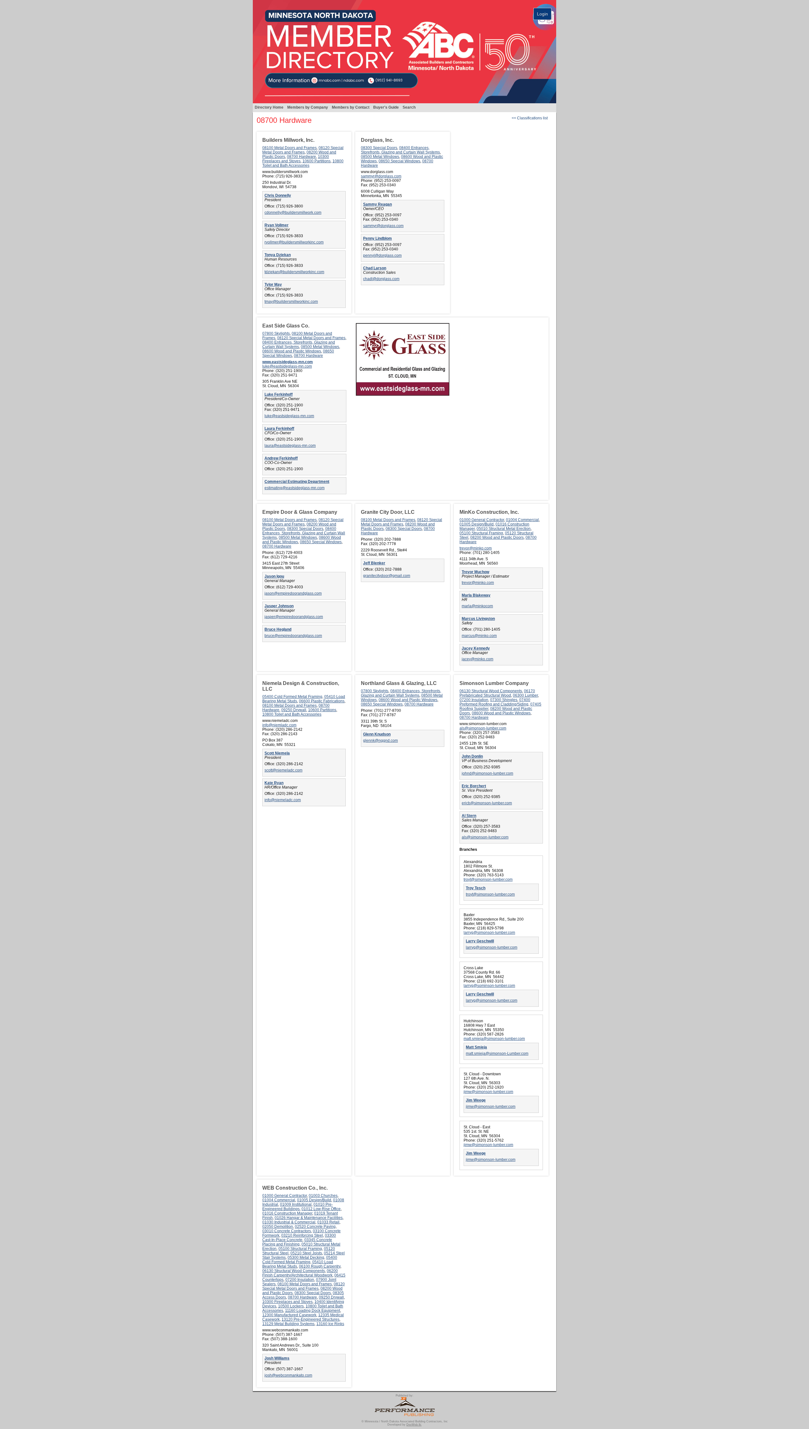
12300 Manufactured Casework (289, 1315)
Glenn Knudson (377, 734)
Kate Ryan (274, 783)
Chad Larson (374, 268)
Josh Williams (277, 1358)
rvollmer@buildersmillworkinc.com (294, 242)
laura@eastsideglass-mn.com (290, 445)
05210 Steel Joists (306, 1253)
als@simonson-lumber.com (482, 728)
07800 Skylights (276, 333)
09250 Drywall (293, 710)
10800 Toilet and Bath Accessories (303, 163)
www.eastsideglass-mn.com (287, 362)
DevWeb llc (414, 1424)
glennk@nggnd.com (380, 740)
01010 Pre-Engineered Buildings (297, 1206)
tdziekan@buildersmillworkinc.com (294, 272)
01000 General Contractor (481, 520)
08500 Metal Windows (380, 156)
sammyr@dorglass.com (381, 176)
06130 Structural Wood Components (490, 691)
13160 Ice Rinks (330, 1324)
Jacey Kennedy (476, 648)
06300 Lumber (525, 695)
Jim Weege (476, 1100)
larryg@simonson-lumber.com (489, 932)
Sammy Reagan (377, 204)
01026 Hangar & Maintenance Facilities (309, 1218)
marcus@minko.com (479, 635)
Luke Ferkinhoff (279, 394)
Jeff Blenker (374, 563)
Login (542, 13)
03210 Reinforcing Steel (302, 1235)
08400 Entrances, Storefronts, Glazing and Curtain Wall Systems (400, 150)
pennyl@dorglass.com (382, 255)
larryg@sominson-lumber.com (489, 985)
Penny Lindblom (377, 238)
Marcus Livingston (478, 618)
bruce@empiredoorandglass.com (293, 635)
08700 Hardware (301, 156)
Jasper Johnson (279, 606)
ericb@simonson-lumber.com (487, 803)
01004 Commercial (522, 520)
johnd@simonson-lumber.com (487, 773)
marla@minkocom (477, 606)
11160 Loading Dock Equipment (312, 1310)
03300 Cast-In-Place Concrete (299, 1237)
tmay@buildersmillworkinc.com (291, 301)
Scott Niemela (277, 753)
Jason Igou (274, 576)
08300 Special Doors (379, 148)
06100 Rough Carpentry (319, 1266)
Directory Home (269, 107)
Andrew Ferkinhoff (281, 458)
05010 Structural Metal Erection (504, 528)
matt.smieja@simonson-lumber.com (494, 1038)
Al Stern (469, 816)
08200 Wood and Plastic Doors (497, 537)
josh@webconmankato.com (288, 1375)
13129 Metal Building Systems (288, 1324)
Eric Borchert (474, 786)
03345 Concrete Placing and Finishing (297, 1242)
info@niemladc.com (279, 725)
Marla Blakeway (476, 595)
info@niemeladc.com (283, 800)
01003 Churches (323, 1195)
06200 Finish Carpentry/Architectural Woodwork (300, 1273)
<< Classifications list (530, 118)
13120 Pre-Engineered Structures (310, 1319)
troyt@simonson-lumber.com (488, 879)
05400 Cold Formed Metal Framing (292, 696)
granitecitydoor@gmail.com (386, 575)
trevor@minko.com (475, 548)
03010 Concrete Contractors (286, 1231)
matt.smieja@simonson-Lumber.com (497, 1053)
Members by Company (307, 107)
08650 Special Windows (399, 161)
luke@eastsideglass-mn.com (287, 366)
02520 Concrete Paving (315, 1226)
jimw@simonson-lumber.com (488, 1092)
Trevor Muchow (475, 572)
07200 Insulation (473, 700)
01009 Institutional (296, 1204)
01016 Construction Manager (287, 1213)
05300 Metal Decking (306, 1257)
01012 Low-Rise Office (321, 1209)
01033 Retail (328, 1222)
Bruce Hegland (278, 629)
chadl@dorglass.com (381, 279)
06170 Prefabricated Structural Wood (497, 693)
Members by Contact (350, 107)
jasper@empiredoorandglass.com (294, 617)
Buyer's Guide (386, 107)
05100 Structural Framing (481, 533)
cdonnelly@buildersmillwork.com (293, 212)
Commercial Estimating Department (297, 481)
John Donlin (472, 756)
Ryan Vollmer (277, 225)
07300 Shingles (503, 700)
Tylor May (273, 284)
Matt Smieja (476, 1047)
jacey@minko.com (477, 659)
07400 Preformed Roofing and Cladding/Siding (494, 702)
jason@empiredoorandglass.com (293, 593)
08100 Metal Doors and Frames (289, 148)
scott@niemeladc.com (283, 770)
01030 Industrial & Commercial (288, 1222)
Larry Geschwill (480, 941)
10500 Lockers (291, 1306)
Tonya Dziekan (278, 255)
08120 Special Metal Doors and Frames (303, 150)
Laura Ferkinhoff (279, 428)
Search (409, 107)
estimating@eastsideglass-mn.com (295, 488)
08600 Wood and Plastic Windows (291, 351)
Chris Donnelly (278, 195)
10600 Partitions (316, 161)
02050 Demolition (277, 1226)
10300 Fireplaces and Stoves (295, 158)
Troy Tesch (475, 888)
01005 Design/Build (476, 524)
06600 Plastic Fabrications (321, 701)
